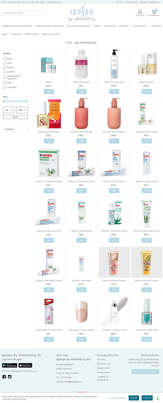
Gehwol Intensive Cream (81, 181)
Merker (156, 26)
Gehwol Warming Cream (49, 280)
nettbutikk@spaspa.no (69, 382)
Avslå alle (134, 398)
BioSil (49, 82)
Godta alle (147, 398)
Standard (9, 129)
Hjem (5, 34)
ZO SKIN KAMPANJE (78, 26)
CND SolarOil (147, 82)
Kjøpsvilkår (103, 368)
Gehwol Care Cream (147, 132)
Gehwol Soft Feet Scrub (147, 231)
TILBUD (97, 26)
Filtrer (15, 117)
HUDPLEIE (139, 26)
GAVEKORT (110, 26)
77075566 (66, 377)
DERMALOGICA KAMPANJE (17, 26)
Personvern (103, 372)
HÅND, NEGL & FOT (50, 34)
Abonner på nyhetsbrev (145, 371)
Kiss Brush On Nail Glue (49, 330)
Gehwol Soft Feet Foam (114, 231)
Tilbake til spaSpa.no (150, 2)
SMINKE (124, 26)
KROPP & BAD (31, 34)
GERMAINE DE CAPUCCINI (49, 26)
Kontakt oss (131, 2)
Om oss (119, 2)
